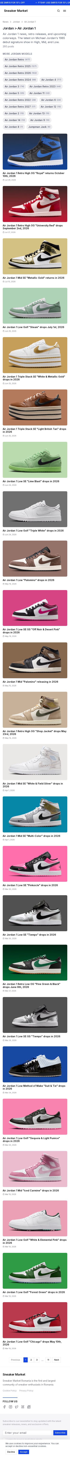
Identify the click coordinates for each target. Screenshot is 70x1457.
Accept (23, 1452)
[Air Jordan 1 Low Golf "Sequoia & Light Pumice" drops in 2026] (35, 1123)
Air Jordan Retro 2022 (20, 99)
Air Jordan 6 (51, 99)
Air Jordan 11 (40, 93)
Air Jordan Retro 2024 (20, 79)
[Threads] (22, 1407)
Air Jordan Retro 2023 (45, 86)
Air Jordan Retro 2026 (21, 73)
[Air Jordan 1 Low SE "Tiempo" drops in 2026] (35, 918)
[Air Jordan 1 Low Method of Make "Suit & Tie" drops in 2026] (35, 1071)
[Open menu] (64, 10)
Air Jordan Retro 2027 (20, 106)
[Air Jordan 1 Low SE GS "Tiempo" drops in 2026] (35, 1020)
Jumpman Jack (39, 126)
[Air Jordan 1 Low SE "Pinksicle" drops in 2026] (35, 869)
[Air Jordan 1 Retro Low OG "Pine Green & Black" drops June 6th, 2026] (35, 969)
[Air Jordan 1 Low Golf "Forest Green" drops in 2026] (35, 1276)
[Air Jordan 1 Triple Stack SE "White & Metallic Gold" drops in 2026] (35, 362)
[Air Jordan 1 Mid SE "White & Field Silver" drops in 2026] (35, 769)
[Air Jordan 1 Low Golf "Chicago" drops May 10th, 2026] (35, 1327)
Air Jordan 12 (51, 106)
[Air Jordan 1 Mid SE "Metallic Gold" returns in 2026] (35, 261)
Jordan (16, 22)
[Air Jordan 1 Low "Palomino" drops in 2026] (35, 564)
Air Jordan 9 (39, 120)
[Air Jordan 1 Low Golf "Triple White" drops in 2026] (35, 514)
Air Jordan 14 (15, 120)
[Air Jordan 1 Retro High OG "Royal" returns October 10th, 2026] (35, 158)
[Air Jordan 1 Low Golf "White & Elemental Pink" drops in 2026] (35, 1225)
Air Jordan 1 (30, 22)
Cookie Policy (10, 1390)
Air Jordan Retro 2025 (21, 66)
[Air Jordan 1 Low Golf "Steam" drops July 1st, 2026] (35, 311)
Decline (11, 1452)
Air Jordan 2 (14, 113)
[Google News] (29, 1407)
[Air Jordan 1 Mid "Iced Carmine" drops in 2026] (35, 1174)
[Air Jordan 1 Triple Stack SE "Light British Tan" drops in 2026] (35, 414)
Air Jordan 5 (14, 93)
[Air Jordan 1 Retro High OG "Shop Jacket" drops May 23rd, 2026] (35, 716)
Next (56, 1360)
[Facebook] (4, 1407)
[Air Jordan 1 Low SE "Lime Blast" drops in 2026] (35, 465)
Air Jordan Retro (17, 59)
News (5, 22)
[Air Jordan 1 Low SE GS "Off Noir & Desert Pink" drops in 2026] (35, 615)
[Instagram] (10, 1407)
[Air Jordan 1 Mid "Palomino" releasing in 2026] (35, 665)
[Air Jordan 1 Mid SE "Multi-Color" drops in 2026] (35, 819)
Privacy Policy (26, 1390)
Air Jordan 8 (14, 126)
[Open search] (58, 10)
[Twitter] (16, 1407)
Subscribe (60, 1432)
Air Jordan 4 (51, 79)
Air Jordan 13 (39, 113)
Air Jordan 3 (14, 86)
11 (48, 1360)
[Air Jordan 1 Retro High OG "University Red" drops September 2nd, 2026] (35, 211)
